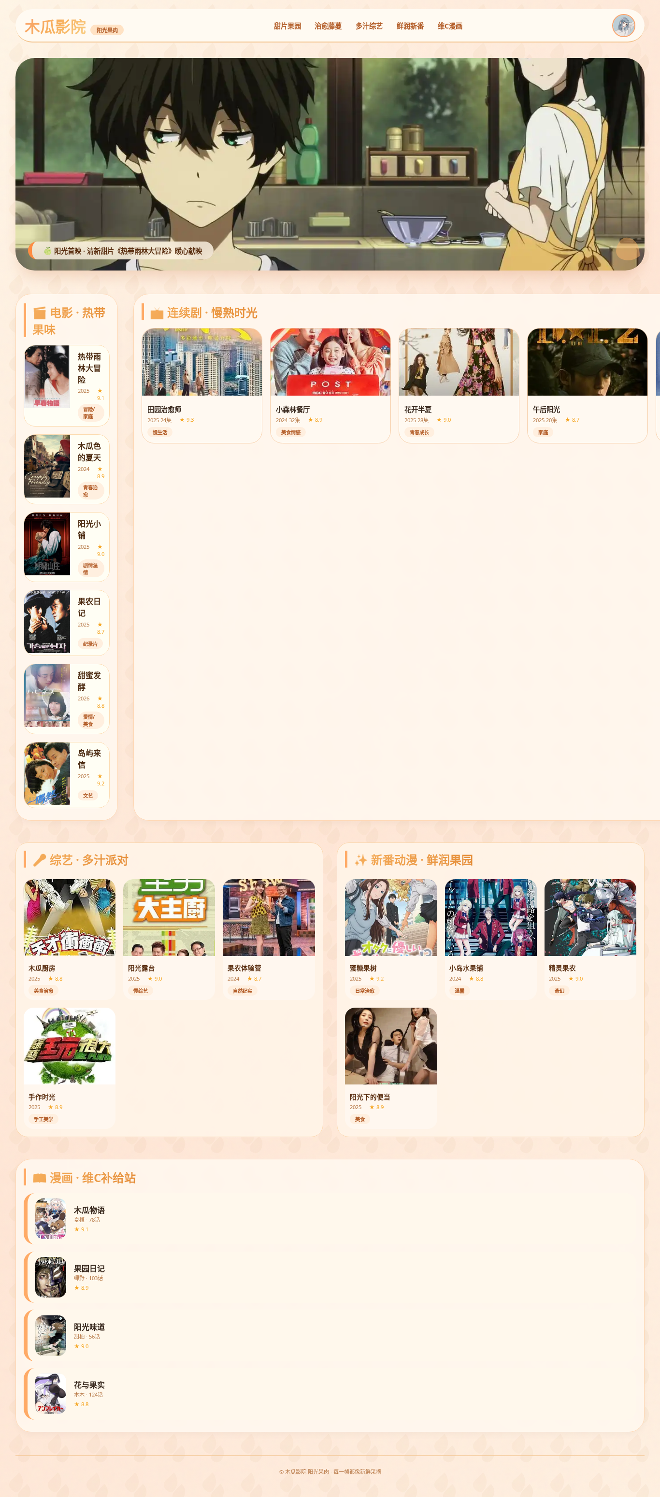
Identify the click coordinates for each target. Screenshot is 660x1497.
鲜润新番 (410, 25)
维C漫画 (450, 25)
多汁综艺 (369, 25)
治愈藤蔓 (328, 25)
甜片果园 (287, 25)
